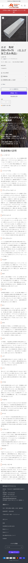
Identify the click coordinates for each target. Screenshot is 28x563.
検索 (4, 523)
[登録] (21, 547)
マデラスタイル (15, 560)
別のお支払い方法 (14, 96)
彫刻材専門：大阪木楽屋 (8, 511)
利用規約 (5, 538)
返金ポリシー (6, 532)
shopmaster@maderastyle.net (9, 498)
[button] (2, 5)
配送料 (4, 58)
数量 (2, 99)
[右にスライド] (16, 44)
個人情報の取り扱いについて (9, 535)
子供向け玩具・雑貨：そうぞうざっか (11, 514)
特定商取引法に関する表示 (9, 526)
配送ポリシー (6, 529)
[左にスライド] (11, 44)
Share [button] (4, 84)
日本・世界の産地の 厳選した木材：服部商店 (13, 508)
